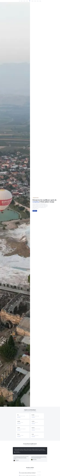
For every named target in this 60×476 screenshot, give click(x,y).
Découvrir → (34, 210)
